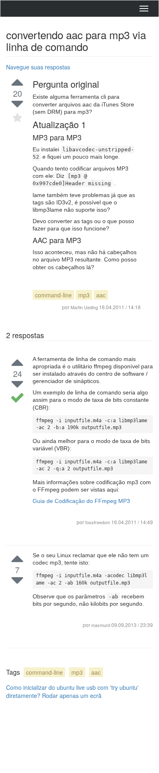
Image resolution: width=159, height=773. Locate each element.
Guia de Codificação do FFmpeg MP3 (81, 501)
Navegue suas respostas (38, 67)
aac (101, 295)
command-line (53, 295)
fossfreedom (97, 522)
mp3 (84, 295)
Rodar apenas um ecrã (72, 695)
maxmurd (101, 625)
